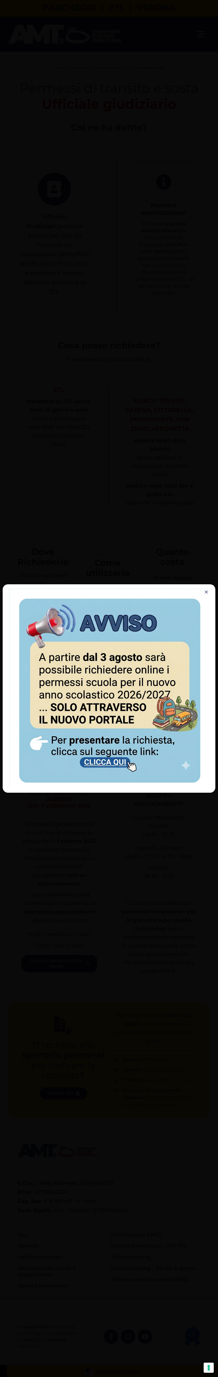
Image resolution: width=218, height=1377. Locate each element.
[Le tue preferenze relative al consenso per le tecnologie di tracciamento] (209, 1368)
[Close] (206, 592)
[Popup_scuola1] (109, 591)
